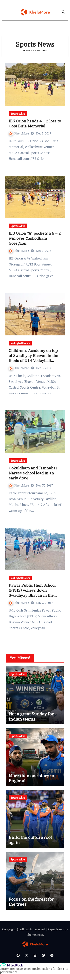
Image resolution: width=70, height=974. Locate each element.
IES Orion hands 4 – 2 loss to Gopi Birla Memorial (35, 123)
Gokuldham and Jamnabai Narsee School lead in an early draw (33, 473)
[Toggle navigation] (8, 11)
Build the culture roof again (30, 839)
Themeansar (34, 934)
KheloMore (22, 133)
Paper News (55, 929)
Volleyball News (20, 343)
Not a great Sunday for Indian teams (31, 716)
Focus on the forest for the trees (31, 901)
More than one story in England (31, 778)
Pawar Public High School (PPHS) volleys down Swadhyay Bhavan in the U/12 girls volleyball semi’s (33, 593)
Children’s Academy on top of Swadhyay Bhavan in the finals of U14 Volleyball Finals (33, 358)
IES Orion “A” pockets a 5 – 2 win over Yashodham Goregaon (35, 238)
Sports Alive (18, 113)
